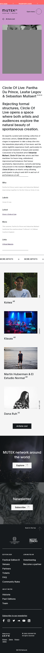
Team (5, 603)
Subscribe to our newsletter (14, 615)
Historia (6, 594)
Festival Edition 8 (10, 559)
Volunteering (29, 559)
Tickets (6, 572)
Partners (6, 568)
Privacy (4, 639)
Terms (11, 639)
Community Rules (11, 581)
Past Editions (9, 598)
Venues (6, 564)
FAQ (4, 577)
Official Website (7, 244)
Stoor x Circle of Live (9, 214)
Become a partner (32, 564)
